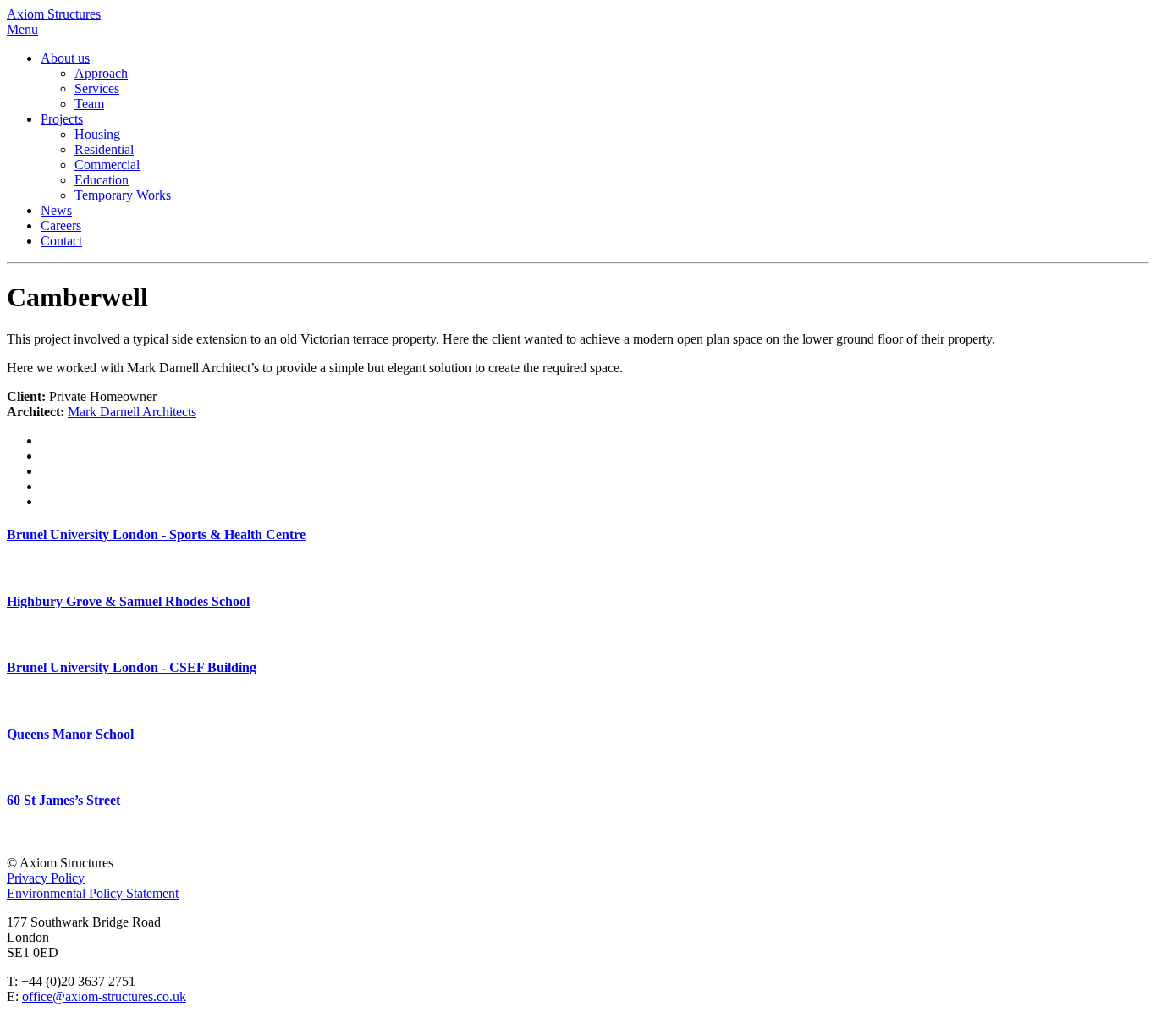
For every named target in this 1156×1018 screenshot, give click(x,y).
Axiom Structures (54, 14)
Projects (62, 119)
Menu (22, 29)
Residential (104, 149)
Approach (101, 73)
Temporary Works (122, 195)
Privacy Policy (46, 878)
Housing (97, 134)
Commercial (107, 164)
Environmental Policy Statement (93, 893)
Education (101, 180)
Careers (61, 225)
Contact (61, 241)
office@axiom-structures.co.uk (104, 996)
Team (89, 103)
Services (96, 88)
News (56, 210)
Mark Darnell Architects (132, 411)
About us (65, 58)
